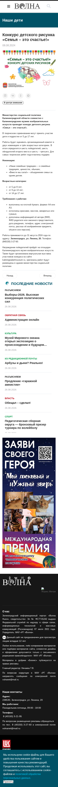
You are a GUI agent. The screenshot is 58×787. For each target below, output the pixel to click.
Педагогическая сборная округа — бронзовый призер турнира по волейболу (25, 424)
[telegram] (29, 578)
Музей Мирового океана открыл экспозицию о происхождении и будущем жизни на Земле (24, 343)
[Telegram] (28, 95)
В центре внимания (13, 103)
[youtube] (22, 578)
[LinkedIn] (5, 95)
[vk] (15, 578)
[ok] (10, 578)
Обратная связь (15, 315)
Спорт (9, 416)
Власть (9, 398)
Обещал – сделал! (18, 402)
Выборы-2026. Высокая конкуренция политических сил (24, 298)
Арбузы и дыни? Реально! (24, 363)
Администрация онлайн (22, 319)
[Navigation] (8, 6)
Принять (8, 781)
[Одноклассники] (20, 95)
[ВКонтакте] (13, 95)
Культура (10, 333)
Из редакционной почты (21, 358)
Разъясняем (13, 290)
